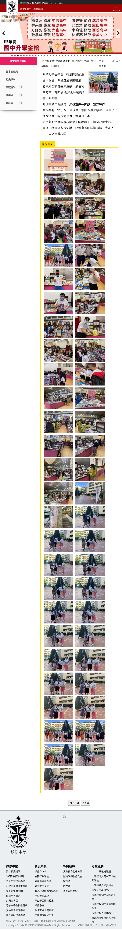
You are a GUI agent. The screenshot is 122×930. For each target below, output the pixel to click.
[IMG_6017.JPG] (90, 446)
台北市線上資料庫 (44, 910)
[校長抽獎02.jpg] (58, 779)
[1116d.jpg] (90, 279)
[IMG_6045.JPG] (90, 731)
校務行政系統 (42, 876)
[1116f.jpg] (90, 303)
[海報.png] (58, 160)
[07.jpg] (90, 231)
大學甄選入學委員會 (102, 885)
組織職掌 (10, 79)
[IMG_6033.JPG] (90, 588)
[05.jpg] (58, 208)
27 (89, 55)
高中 (29, 9)
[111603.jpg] (58, 374)
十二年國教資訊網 (101, 871)
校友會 (66, 886)
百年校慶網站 (13, 871)
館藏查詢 (10, 87)
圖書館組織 (12, 71)
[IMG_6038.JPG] (58, 660)
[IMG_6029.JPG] (58, 565)
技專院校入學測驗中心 (104, 913)
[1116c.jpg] (90, 255)
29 (95, 55)
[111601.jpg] (58, 350)
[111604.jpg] (90, 374)
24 (80, 55)
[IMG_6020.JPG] (90, 469)
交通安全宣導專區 (15, 910)
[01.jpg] (90, 184)
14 (50, 55)
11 (41, 55)
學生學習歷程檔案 (44, 900)
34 (110, 55)
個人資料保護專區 (15, 915)
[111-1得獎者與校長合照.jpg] (58, 255)
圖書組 (9, 95)
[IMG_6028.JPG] (90, 517)
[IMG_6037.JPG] (90, 636)
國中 (22, 9)
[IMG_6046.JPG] (58, 755)
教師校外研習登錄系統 (46, 891)
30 (98, 55)
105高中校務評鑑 (15, 876)
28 (92, 55)
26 (86, 55)
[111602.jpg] (90, 350)
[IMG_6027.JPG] (58, 541)
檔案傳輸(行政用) (44, 915)
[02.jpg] (90, 160)
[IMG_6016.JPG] (58, 446)
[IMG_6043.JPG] (90, 707)
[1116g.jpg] (58, 327)
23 (77, 55)
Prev (3, 33)
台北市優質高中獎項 (17, 886)
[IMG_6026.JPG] (58, 517)
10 (38, 55)
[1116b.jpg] (58, 279)
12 (44, 55)
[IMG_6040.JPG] (58, 684)
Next (118, 33)
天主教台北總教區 (72, 871)
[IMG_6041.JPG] (90, 684)
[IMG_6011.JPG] (58, 398)
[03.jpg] (58, 184)
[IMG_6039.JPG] (90, 660)
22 (74, 55)
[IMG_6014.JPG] (58, 422)
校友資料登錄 (70, 891)
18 (62, 55)
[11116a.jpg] (90, 327)
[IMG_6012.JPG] (90, 398)
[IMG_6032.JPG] (58, 588)
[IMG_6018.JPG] (58, 469)
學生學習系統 (42, 895)
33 (107, 55)
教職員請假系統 (43, 881)
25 (83, 55)
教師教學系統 (42, 886)
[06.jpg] (90, 208)
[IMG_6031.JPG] (90, 565)
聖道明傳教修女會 (72, 876)
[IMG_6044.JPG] (58, 731)
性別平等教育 (13, 895)
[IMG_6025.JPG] (90, 493)
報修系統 (39, 905)
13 (47, 55)
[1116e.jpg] (58, 303)
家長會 (66, 881)
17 (59, 55)
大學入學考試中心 (101, 890)
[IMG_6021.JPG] (58, 493)
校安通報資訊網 (14, 891)
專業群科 (38, 9)
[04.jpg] (58, 231)
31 (101, 55)
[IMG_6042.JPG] (58, 707)
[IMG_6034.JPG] (58, 612)
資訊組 (9, 103)
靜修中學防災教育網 (17, 905)
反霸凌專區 (12, 900)
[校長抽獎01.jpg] (90, 755)
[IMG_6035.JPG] (90, 612)
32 (104, 55)
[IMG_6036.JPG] (58, 636)
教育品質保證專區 (15, 881)
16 (56, 55)
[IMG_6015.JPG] (90, 422)
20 (68, 55)
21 (71, 55)
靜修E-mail (40, 871)
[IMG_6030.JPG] (90, 541)
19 (65, 55)
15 (53, 55)
